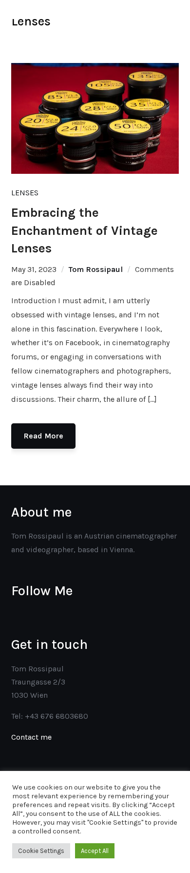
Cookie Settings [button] (41, 850)
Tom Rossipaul (96, 269)
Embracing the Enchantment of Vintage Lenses (84, 230)
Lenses (24, 192)
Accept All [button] (95, 850)
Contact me (31, 737)
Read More (43, 435)
